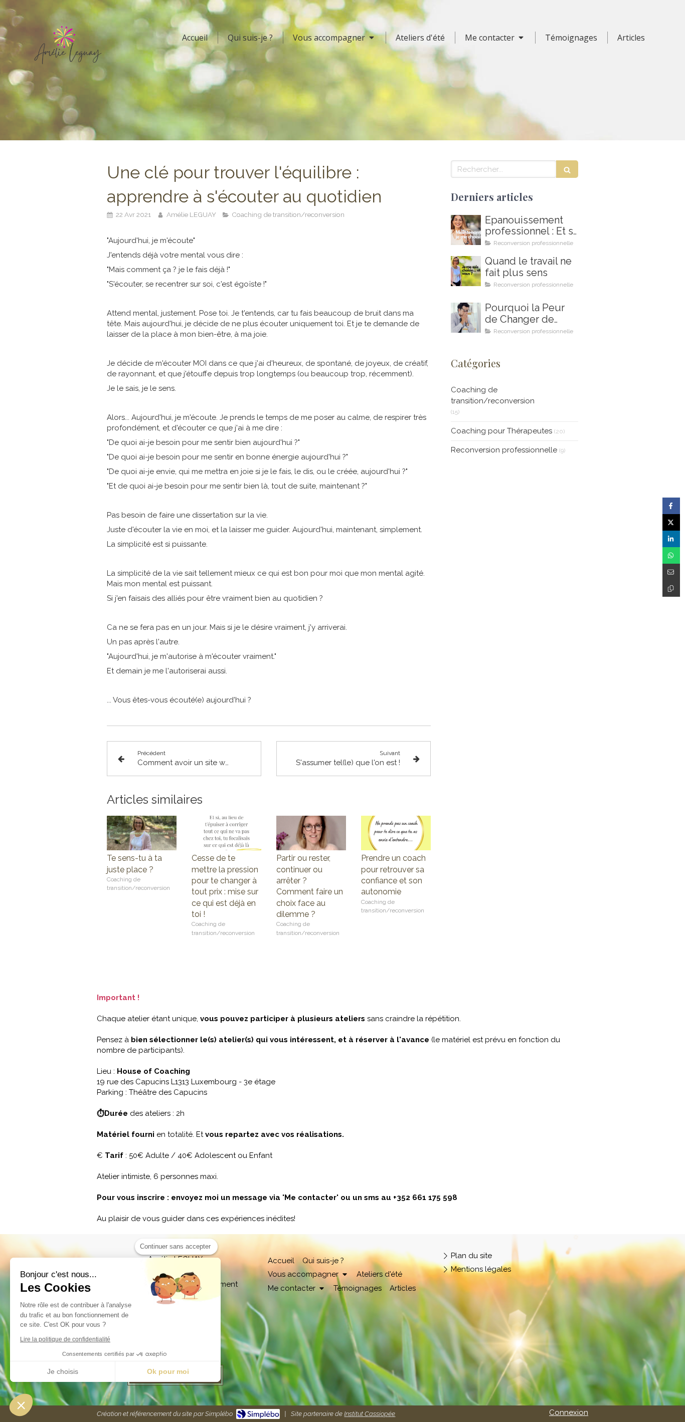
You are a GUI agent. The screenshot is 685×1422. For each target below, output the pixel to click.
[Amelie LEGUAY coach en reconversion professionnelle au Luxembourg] (466, 271)
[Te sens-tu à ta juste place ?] (142, 833)
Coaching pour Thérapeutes (501, 430)
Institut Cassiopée (369, 1413)
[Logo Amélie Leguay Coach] (67, 66)
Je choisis (62, 1371)
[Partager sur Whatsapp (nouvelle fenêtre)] (671, 555)
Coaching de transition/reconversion (493, 395)
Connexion (568, 1412)
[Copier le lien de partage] (671, 588)
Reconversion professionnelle (504, 449)
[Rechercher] (567, 169)
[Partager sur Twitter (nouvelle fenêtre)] (671, 522)
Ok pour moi (168, 1371)
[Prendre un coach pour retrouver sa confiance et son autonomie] (396, 833)
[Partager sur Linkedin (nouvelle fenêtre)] (671, 539)
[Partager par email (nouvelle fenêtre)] (671, 572)
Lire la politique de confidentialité (65, 1339)
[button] (21, 1405)
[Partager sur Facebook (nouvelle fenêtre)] (671, 506)
